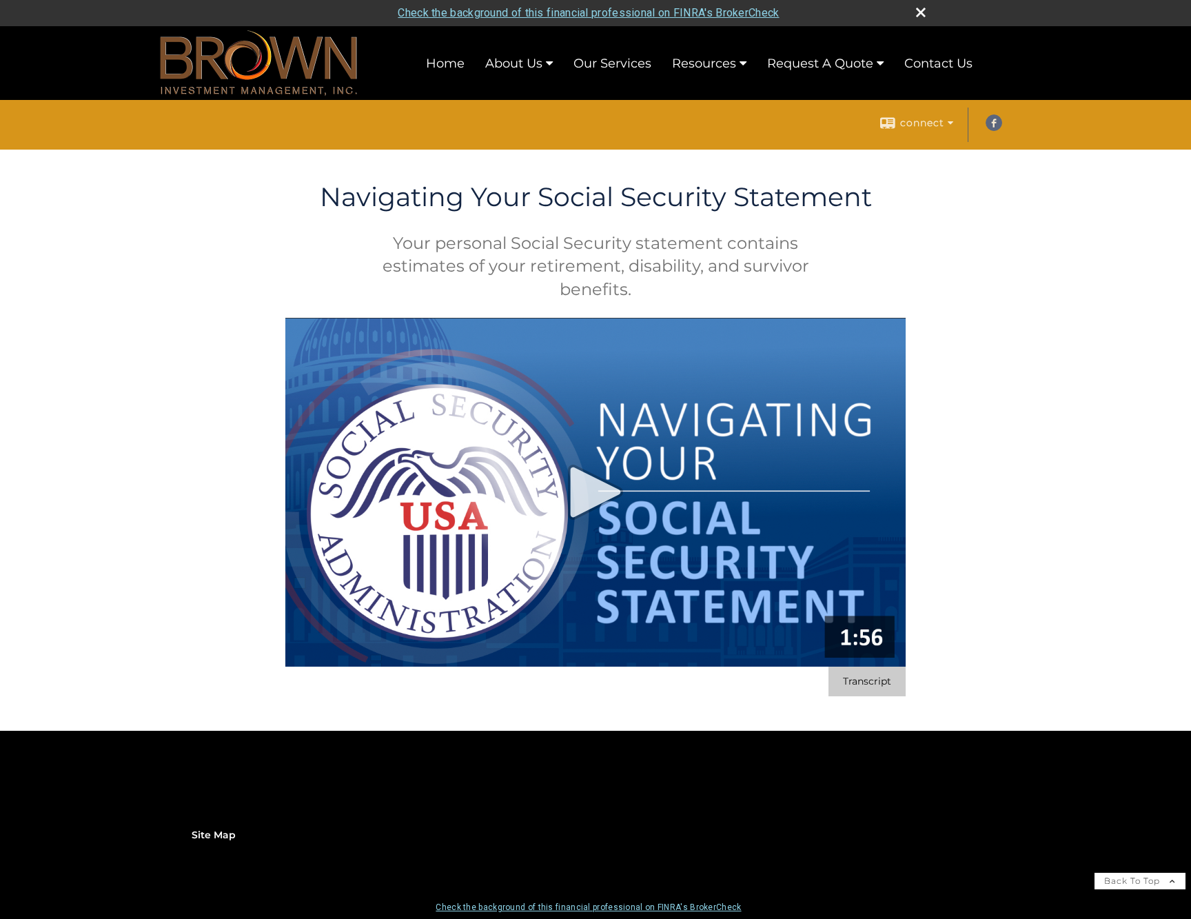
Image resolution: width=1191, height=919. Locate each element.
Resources (704, 63)
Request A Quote (820, 63)
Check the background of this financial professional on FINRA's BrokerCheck (588, 12)
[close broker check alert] (920, 12)
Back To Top (1133, 881)
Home (445, 63)
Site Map (214, 835)
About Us (513, 63)
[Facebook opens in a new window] (994, 127)
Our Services (612, 63)
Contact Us (938, 63)
